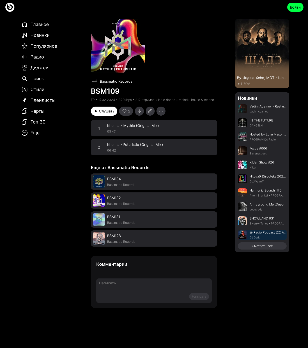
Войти (295, 7)
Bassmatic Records (116, 81)
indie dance (166, 100)
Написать (199, 296)
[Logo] (10, 7)
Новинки (247, 98)
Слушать (107, 111)
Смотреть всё (262, 246)
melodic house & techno (196, 100)
